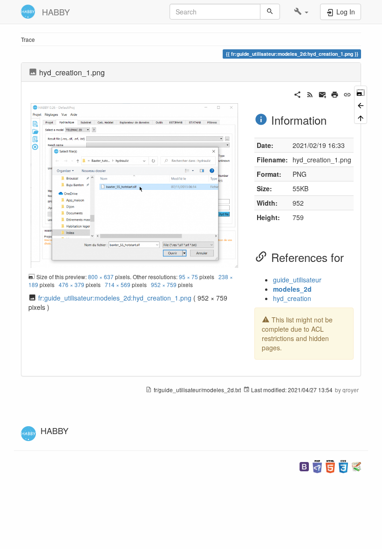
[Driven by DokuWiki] (356, 465)
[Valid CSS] (343, 465)
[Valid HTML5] (330, 465)
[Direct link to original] (361, 92)
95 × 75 (188, 277)
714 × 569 (117, 284)
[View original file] (134, 184)
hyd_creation (292, 298)
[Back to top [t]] (361, 117)
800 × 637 (101, 277)
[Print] (335, 93)
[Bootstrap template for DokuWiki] (304, 465)
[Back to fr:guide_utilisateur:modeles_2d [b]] (361, 104)
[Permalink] (347, 93)
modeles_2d (292, 289)
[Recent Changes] (310, 93)
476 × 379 (71, 284)
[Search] (270, 12)
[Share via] (297, 93)
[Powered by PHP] (317, 465)
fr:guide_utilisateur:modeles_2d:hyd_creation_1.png (114, 297)
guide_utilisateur (297, 279)
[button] (301, 11)
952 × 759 (164, 284)
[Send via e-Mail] (323, 93)
